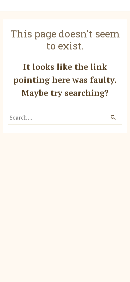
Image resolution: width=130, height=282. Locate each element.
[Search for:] (64, 117)
